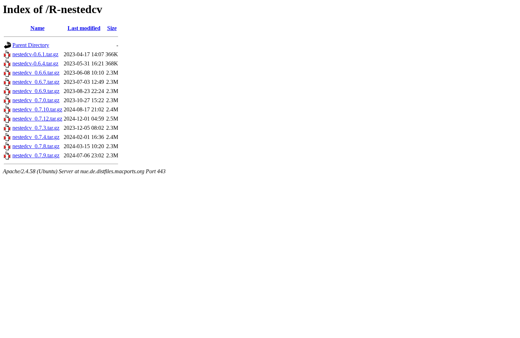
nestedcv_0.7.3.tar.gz (35, 128)
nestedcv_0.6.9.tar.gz (35, 91)
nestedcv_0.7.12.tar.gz (37, 119)
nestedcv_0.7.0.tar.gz (35, 100)
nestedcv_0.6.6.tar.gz (35, 73)
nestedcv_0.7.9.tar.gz (35, 155)
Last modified (84, 28)
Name (37, 28)
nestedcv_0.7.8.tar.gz (35, 146)
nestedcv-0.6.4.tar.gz (35, 63)
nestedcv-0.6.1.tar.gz (35, 54)
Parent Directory (30, 45)
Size (112, 28)
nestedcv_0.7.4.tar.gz (35, 137)
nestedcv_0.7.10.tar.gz (37, 109)
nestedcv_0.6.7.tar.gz (35, 82)
